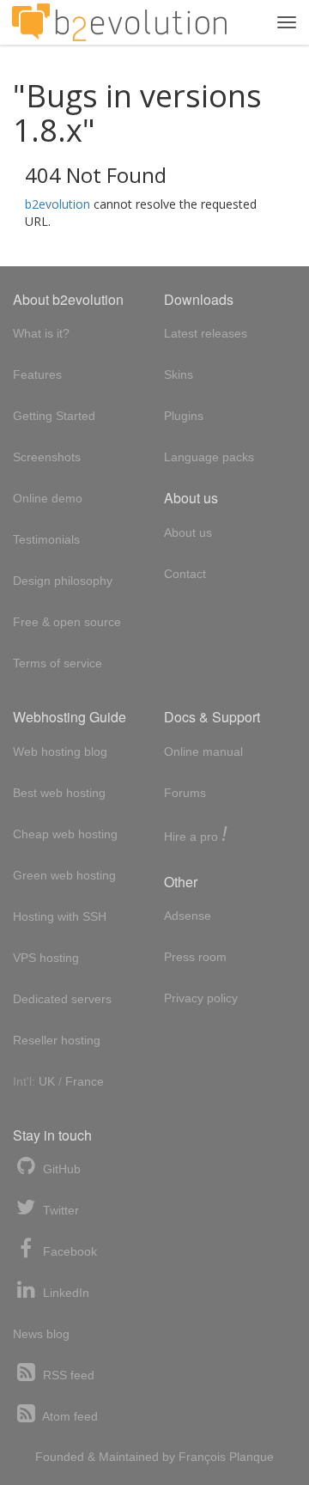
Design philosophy (62, 580)
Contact (185, 574)
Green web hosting (64, 875)
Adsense (187, 915)
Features (37, 374)
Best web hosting (59, 793)
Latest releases (205, 333)
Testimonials (46, 539)
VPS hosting (46, 958)
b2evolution (57, 204)
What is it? (41, 333)
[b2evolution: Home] (119, 22)
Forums (185, 793)
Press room (195, 957)
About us (188, 532)
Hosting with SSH (59, 916)
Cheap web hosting (65, 834)
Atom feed (68, 1416)
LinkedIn (64, 1292)
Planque (251, 1457)
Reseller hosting (56, 1040)
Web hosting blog (60, 751)
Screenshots (47, 457)
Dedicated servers (62, 999)
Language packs (209, 457)
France (84, 1081)
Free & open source (67, 622)
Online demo (47, 498)
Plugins (183, 416)
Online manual (203, 751)
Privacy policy (201, 998)
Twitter (59, 1210)
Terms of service (57, 663)
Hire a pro (195, 835)
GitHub (60, 1169)
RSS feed (66, 1375)
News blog (41, 1334)
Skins (178, 374)
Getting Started (54, 416)
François (202, 1457)
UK (47, 1081)
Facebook (68, 1251)
